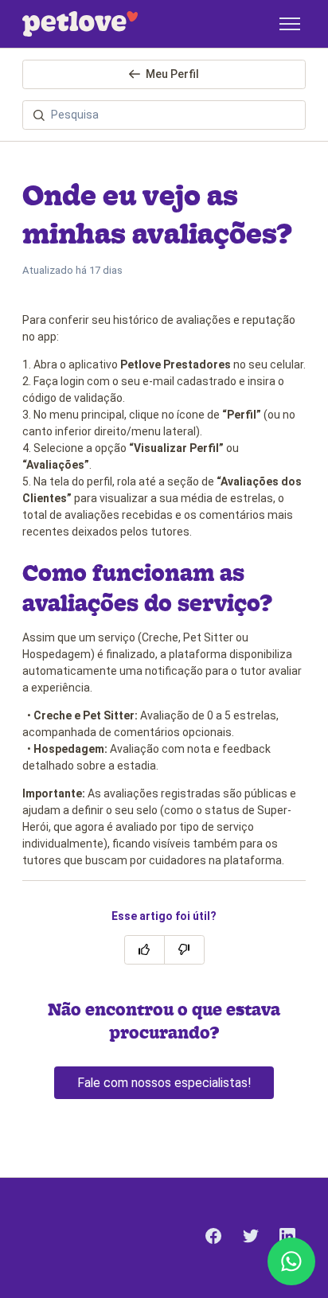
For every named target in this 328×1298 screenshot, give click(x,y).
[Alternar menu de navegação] (290, 24)
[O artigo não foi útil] (184, 950)
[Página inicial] (80, 24)
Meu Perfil (172, 74)
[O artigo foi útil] (144, 950)
